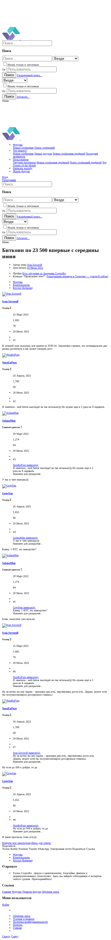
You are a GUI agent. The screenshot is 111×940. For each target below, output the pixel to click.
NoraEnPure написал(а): (26, 465)
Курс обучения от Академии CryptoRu (44, 273)
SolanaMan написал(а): (25, 537)
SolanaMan (9, 420)
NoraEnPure (9, 362)
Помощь (18, 924)
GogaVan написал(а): (24, 607)
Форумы (17, 891)
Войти (5, 904)
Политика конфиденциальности (30, 921)
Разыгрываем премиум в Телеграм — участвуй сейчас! (77, 276)
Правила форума (31, 891)
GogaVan (7, 493)
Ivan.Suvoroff (34, 264)
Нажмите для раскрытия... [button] (28, 473)
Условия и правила (23, 918)
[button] (5, 100)
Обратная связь (50, 891)
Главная (6, 891)
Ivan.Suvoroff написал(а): (27, 752)
